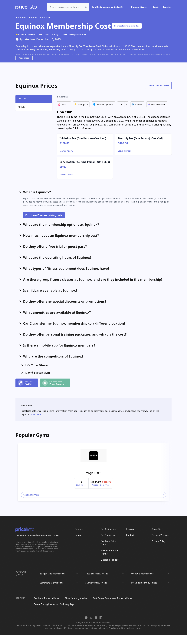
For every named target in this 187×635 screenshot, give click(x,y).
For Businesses (108, 529)
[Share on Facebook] (86, 617)
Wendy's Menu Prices (142, 573)
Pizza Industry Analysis (76, 598)
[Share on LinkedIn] (101, 617)
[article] (93, 472)
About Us (156, 529)
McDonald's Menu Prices (144, 582)
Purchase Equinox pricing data (126, 26)
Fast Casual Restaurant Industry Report (113, 598)
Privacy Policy (159, 541)
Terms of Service (160, 535)
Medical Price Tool (109, 559)
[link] (93, 456)
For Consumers (108, 535)
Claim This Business (158, 85)
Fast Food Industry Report (47, 598)
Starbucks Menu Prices (52, 582)
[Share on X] (91, 617)
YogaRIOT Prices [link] (31, 494)
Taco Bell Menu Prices (96, 573)
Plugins (130, 529)
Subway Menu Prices (96, 582)
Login (156, 7)
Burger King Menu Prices (53, 573)
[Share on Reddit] (96, 617)
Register (167, 7)
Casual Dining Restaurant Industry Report (55, 604)
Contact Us (131, 535)
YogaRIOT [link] (93, 473)
